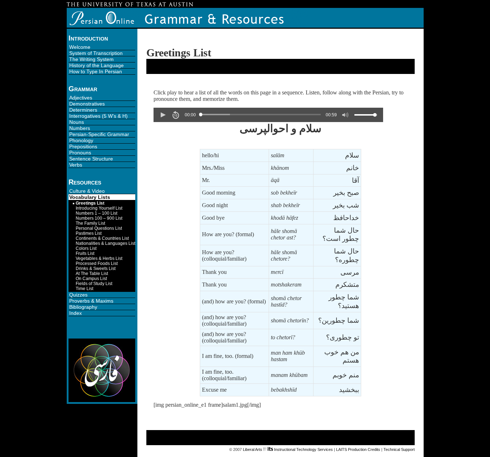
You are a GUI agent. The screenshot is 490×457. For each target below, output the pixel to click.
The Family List (90, 223)
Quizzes (78, 295)
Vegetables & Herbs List (99, 258)
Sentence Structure (91, 159)
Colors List (86, 248)
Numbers (79, 128)
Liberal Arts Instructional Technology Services (288, 449)
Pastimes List (89, 233)
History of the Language (96, 65)
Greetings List (90, 203)
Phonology (81, 140)
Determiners (83, 110)
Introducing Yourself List (99, 208)
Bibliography (83, 307)
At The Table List (92, 273)
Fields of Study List (94, 283)
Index (75, 313)
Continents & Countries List (102, 238)
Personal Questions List (99, 228)
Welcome (79, 47)
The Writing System (91, 59)
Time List (84, 288)
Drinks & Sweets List (96, 268)
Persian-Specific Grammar (99, 134)
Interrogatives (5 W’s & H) (98, 116)
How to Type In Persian (95, 71)
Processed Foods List (97, 263)
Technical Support (399, 449)
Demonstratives (87, 104)
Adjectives (80, 98)
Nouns (76, 122)
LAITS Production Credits (358, 449)
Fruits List (85, 253)
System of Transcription (96, 53)
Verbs (75, 165)
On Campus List (91, 278)
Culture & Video (87, 191)
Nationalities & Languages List (105, 243)
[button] (162, 115)
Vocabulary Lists (89, 197)
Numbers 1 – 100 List (96, 213)
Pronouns (80, 152)
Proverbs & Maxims (91, 301)
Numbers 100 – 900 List (99, 218)
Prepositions (83, 146)
